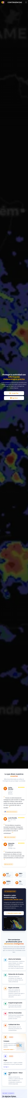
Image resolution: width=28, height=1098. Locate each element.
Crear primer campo (8, 1049)
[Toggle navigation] (26, 2)
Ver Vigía (6, 1067)
